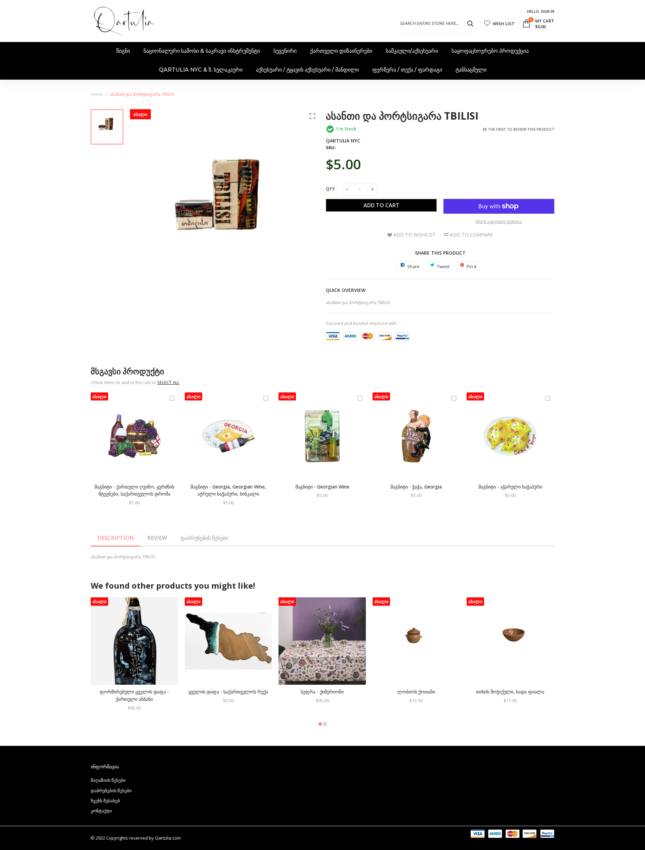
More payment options (499, 221)
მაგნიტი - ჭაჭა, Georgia (416, 486)
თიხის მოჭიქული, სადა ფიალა (510, 691)
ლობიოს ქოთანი (416, 691)
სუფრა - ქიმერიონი (322, 691)
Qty (330, 189)
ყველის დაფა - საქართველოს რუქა (228, 691)
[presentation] (104, 453)
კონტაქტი (101, 811)
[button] (320, 724)
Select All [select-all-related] (168, 382)
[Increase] (372, 189)
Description (115, 538)
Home (97, 94)
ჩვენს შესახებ (105, 801)
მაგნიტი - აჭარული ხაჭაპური (510, 486)
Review (157, 538)
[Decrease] (347, 189)
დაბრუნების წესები (204, 538)
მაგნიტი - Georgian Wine (322, 486)
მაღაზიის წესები (108, 780)
